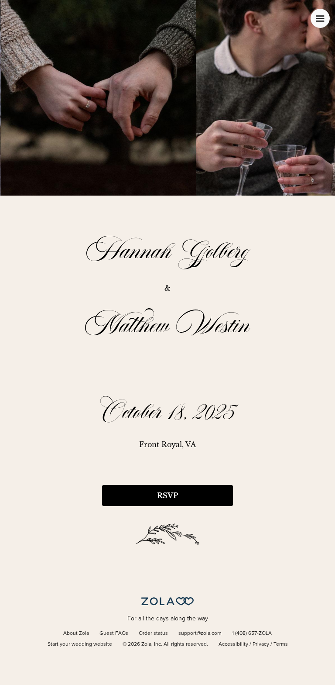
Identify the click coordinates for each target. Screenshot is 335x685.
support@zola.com (200, 633)
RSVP (167, 495)
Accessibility (233, 644)
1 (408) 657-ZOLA (252, 633)
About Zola (76, 633)
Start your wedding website (80, 644)
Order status (153, 633)
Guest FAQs (113, 633)
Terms (280, 644)
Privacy (261, 644)
